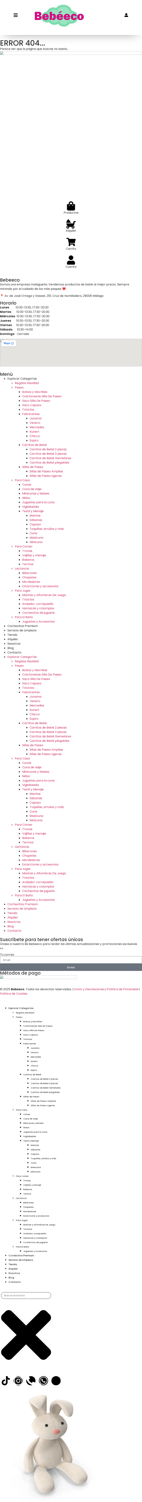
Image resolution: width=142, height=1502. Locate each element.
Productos (71, 213)
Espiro (34, 440)
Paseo (19, 387)
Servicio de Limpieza (21, 630)
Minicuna (36, 542)
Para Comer (24, 546)
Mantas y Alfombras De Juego (44, 595)
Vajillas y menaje (34, 555)
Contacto (14, 652)
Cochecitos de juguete (38, 613)
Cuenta (71, 267)
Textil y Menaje (33, 511)
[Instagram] (18, 1380)
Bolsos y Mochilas (34, 392)
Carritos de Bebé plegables (49, 462)
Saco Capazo (31, 405)
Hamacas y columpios (38, 608)
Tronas (27, 551)
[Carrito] (71, 242)
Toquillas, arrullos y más (47, 529)
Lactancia (22, 568)
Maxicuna (36, 538)
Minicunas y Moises (35, 493)
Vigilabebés (30, 507)
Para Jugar (23, 591)
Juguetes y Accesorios (38, 621)
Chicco (35, 436)
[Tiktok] (5, 1380)
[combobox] (26, 1295)
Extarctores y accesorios (40, 586)
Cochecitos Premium (22, 626)
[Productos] (71, 206)
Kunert (34, 432)
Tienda (12, 635)
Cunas (26, 485)
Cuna (33, 533)
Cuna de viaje (31, 489)
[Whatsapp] (43, 1380)
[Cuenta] (71, 260)
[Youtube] (56, 1380)
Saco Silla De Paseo (36, 401)
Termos (27, 564)
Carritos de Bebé (34, 445)
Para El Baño (24, 617)
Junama (35, 418)
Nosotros (14, 644)
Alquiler (71, 231)
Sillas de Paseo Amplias (46, 471)
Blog (10, 648)
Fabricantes (31, 414)
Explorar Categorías (22, 379)
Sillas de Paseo (32, 467)
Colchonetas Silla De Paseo (42, 396)
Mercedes (37, 427)
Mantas (35, 515)
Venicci (35, 423)
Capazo (35, 524)
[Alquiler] (71, 224)
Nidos (26, 498)
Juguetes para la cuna (38, 502)
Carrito (71, 249)
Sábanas (36, 520)
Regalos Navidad (27, 383)
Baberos (28, 560)
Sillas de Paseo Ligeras (46, 476)
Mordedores (31, 582)
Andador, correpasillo (37, 604)
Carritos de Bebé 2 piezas (48, 449)
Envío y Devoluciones (89, 989)
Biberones (29, 573)
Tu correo (7, 954)
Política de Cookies (14, 994)
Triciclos (28, 409)
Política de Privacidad (122, 989)
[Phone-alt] (31, 1380)
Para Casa (22, 480)
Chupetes (29, 577)
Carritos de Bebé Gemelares (50, 458)
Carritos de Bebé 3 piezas (48, 454)
